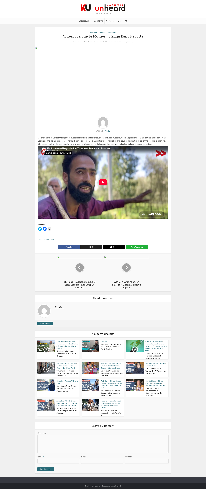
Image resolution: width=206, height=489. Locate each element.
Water (103, 388)
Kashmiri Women (46, 239)
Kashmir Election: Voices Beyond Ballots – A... (112, 412)
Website (128, 457)
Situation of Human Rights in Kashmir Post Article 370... (67, 373)
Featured (93, 32)
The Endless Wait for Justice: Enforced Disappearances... (154, 355)
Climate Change (70, 342)
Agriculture (60, 342)
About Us (98, 21)
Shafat (101, 42)
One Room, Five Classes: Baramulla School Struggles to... (67, 388)
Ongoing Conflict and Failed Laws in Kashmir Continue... (112, 373)
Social (109, 21)
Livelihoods (111, 32)
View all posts (45, 323)
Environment (61, 344)
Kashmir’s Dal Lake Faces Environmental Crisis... (66, 353)
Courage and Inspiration (153, 342)
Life (119, 21)
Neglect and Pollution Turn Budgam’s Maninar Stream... (67, 410)
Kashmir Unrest (62, 366)
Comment (41, 433)
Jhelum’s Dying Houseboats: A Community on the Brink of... (153, 392)
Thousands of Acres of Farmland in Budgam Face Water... (111, 393)
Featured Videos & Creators (155, 344)
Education (60, 381)
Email (84, 457)
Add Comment (89, 42)
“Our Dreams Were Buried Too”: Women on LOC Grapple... (155, 371)
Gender (102, 32)
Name (40, 457)
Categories (84, 21)
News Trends (70, 368)
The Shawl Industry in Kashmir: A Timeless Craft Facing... (111, 346)
